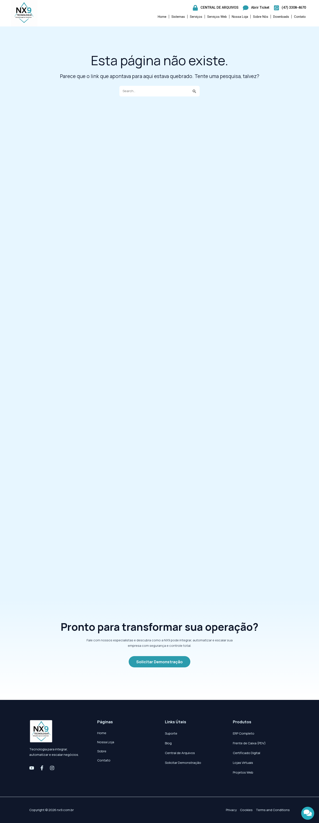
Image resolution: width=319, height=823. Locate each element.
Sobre (101, 751)
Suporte (171, 733)
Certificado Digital (246, 753)
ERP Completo (243, 733)
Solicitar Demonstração (183, 762)
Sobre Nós (260, 17)
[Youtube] (31, 768)
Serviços (196, 17)
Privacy (231, 810)
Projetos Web (243, 772)
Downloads (281, 17)
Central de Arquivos (180, 753)
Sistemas (178, 17)
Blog (168, 743)
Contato (300, 17)
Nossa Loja (240, 17)
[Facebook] (41, 768)
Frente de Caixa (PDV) (249, 743)
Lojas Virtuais (243, 762)
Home (162, 17)
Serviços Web (217, 17)
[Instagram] (52, 768)
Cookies (246, 810)
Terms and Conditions (273, 810)
